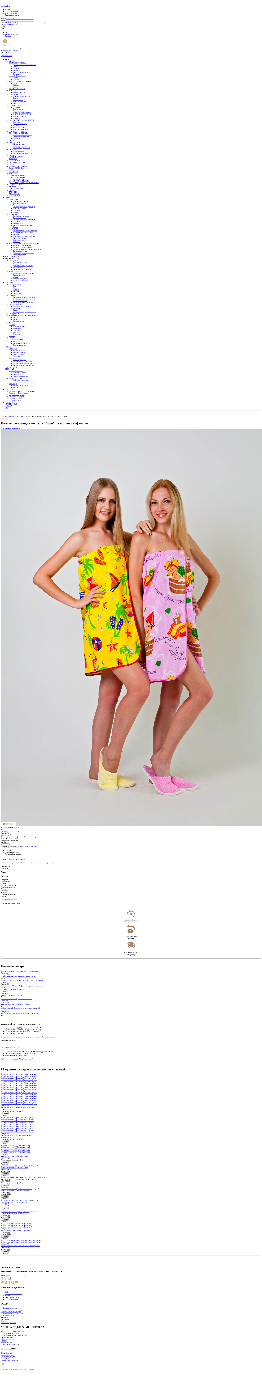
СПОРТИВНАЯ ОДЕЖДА (18, 133)
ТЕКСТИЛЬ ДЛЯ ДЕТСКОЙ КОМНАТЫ (24, 243)
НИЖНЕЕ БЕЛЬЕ (15, 149)
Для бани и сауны (19, 352)
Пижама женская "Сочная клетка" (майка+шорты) (18, 977)
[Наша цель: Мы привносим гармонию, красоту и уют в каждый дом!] (5, 46)
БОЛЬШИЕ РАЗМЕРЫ (17, 105)
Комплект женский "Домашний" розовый (15, 1004)
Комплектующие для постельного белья (23, 315)
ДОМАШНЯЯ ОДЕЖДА (18, 63)
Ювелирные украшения (21, 148)
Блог (6, 32)
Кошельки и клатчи (20, 146)
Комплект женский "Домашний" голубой (15, 1191)
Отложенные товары (12, 15)
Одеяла (15, 310)
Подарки (10, 416)
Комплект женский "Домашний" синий (15, 1156)
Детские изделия (19, 350)
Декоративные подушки (21, 306)
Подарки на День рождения (18, 393)
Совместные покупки (8, 1357)
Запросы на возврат (12, 13)
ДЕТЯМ (8, 197)
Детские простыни (19, 255)
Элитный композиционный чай (24, 382)
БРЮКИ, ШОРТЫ (15, 94)
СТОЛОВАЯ (9, 369)
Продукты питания (15, 378)
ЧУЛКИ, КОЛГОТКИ (16, 157)
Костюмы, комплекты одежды (23, 232)
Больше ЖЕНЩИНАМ (18, 168)
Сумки (15, 277)
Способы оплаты (26, 1059)
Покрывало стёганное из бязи (23, 302)
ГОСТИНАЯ (9, 323)
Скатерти (16, 332)
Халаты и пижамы (19, 205)
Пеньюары (17, 74)
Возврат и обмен (6, 1342)
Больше (16, 118)
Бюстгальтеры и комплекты (22, 153)
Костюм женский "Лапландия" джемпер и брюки (18, 1107)
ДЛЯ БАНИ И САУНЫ (17, 162)
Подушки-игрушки (20, 345)
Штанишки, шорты (20, 238)
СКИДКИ (8, 406)
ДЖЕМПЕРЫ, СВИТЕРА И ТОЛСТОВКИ (24, 183)
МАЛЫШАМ (14, 229)
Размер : (4, 1194)
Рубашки (16, 85)
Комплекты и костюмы (21, 201)
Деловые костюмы (19, 92)
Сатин (15, 288)
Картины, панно (19, 326)
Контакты (4, 1317)
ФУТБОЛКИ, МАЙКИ (17, 89)
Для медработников (20, 262)
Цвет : (3, 835)
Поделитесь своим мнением (10, 428)
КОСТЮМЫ (13, 90)
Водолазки (17, 122)
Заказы (7, 9)
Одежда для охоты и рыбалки (23, 273)
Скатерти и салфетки (20, 376)
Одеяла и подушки (15, 304)
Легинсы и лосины (19, 102)
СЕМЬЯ (12, 164)
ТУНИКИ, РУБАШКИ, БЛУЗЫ (20, 81)
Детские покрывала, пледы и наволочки (27, 249)
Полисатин (17, 293)
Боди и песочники (19, 240)
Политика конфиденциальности (12, 1313)
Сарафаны (16, 79)
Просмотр (4, 973)
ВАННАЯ (8, 347)
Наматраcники (14, 314)
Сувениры (16, 334)
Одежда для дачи (19, 275)
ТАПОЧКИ (13, 159)
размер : (4, 1171)
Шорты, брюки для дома (21, 72)
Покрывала (13, 295)
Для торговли (18, 264)
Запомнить (6, 29)
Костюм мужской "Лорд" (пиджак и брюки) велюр (18, 1179)
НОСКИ (12, 155)
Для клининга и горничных (23, 266)
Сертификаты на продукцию (11, 1312)
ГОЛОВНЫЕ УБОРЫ (16, 161)
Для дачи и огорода (20, 279)
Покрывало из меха (20, 301)
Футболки (16, 210)
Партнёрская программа (9, 1360)
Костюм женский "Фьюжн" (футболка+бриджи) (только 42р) (22, 986)
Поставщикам (6, 1358)
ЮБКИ (11, 140)
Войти (3, 18)
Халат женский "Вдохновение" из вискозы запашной (19, 1013)
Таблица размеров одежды (10, 1333)
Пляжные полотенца (20, 280)
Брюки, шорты (18, 109)
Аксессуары (13, 367)
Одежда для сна (18, 179)
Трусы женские (18, 151)
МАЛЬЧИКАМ (14, 214)
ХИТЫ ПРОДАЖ (11, 404)
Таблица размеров (11, 34)
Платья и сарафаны (20, 116)
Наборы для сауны (19, 360)
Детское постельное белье (22, 245)
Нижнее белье (18, 223)
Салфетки (16, 330)
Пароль (3, 22)
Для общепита (18, 267)
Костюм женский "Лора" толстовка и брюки (16, 1135)
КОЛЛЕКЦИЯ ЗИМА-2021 (14, 256)
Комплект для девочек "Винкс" (12, 995)
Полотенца (13, 349)
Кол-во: (3, 842)
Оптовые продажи (7, 1355)
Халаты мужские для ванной (23, 365)
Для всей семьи (18, 354)
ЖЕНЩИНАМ (10, 61)
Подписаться (6, 1278)
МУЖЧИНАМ (10, 170)
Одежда (11, 358)
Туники (15, 87)
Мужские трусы (18, 188)
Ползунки (16, 234)
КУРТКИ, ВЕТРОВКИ (17, 131)
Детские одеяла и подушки (22, 247)
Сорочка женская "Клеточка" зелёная (14, 1202)
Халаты (15, 70)
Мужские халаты (19, 177)
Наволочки (17, 319)
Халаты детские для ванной (23, 361)
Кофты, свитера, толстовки (22, 114)
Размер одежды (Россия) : (10, 837)
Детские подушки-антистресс (23, 253)
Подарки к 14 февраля (16, 395)
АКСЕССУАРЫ (14, 194)
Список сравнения (11, 11)
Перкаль (16, 290)
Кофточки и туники (20, 208)
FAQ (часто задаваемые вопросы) (12, 1331)
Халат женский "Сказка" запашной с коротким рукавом (20, 1246)
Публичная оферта (7, 1315)
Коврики (12, 336)
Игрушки (16, 341)
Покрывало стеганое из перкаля (24, 297)
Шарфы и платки (19, 144)
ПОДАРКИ (9, 389)
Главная (3, 416)
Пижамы (16, 66)
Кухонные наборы (19, 373)
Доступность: (5, 841)
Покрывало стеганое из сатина (24, 299)
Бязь (14, 286)
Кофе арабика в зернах (21, 380)
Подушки (16, 308)
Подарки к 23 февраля (16, 397)
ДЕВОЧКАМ (13, 199)
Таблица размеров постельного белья (14, 1335)
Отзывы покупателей (8, 1323)
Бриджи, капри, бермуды (21, 96)
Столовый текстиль (16, 371)
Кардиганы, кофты (19, 127)
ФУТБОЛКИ (13, 172)
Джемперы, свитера (20, 124)
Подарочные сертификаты (10, 1344)
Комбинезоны (18, 100)
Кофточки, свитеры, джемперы (24, 236)
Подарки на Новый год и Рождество (21, 391)
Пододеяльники (18, 321)
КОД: (3, 839)
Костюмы (16, 107)
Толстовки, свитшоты (20, 129)
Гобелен (12, 325)
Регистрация (9, 18)
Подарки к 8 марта (15, 398)
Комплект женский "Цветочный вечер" (14, 1168)
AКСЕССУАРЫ (14, 142)
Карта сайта (5, 1319)
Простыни (16, 317)
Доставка (8, 36)
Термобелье (17, 138)
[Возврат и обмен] (131, 933)
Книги (15, 387)
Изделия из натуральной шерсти (24, 312)
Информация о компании (10, 1308)
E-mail (3, 20)
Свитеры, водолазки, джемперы (24, 207)
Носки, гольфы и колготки (22, 225)
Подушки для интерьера (21, 343)
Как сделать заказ (7, 1337)
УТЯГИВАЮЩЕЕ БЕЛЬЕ (18, 166)
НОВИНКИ (9, 402)
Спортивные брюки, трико (22, 135)
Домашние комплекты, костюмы (24, 65)
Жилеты (16, 125)
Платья (15, 78)
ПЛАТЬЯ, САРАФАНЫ (17, 76)
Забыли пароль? (11, 22)
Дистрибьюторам (7, 1353)
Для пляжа (16, 356)
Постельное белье (15, 284)
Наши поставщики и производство (13, 1310)
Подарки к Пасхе (15, 400)
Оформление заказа (7, 1339)
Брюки (15, 98)
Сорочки (16, 68)
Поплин (16, 291)
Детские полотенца (20, 251)
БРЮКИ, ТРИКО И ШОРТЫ (19, 181)
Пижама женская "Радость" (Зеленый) (14, 1213)
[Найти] (20, 48)
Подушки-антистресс (16, 339)
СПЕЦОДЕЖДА (15, 260)
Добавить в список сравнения (26, 846)
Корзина (4, 54)
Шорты (15, 103)
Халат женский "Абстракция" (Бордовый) (15, 1230)
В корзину (5, 846)
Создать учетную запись (9, 25)
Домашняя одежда (19, 111)
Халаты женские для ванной (23, 363)
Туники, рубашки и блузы (22, 113)
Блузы (15, 83)
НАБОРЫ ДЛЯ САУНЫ (17, 184)
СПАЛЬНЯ (9, 282)
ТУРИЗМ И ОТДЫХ (16, 271)
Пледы (11, 338)
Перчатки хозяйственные (22, 269)
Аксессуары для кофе (20, 385)
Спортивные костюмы (21, 137)
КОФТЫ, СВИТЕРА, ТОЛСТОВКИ (21, 120)
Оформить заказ (6, 56)
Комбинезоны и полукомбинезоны (25, 231)
